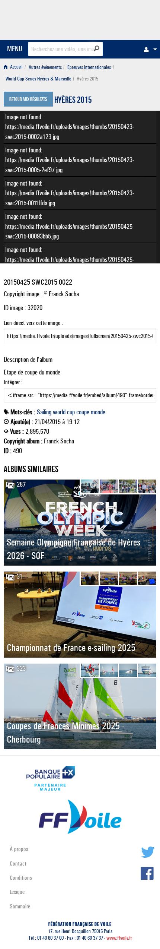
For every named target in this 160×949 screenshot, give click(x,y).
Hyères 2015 (73, 101)
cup (71, 412)
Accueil (16, 67)
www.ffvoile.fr (119, 938)
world (59, 412)
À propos (19, 848)
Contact (18, 863)
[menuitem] (148, 49)
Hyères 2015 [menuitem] (87, 79)
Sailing (44, 412)
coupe (82, 412)
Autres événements (45, 67)
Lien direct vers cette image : (33, 322)
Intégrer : (13, 382)
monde (98, 412)
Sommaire (20, 906)
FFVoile (121, 19)
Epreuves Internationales (89, 67)
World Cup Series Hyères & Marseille (38, 79)
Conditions (21, 877)
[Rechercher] (96, 48)
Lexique (17, 891)
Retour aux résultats (28, 99)
